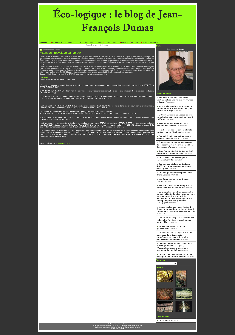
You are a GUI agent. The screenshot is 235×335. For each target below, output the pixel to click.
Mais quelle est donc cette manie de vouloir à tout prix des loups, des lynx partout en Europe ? (174, 108)
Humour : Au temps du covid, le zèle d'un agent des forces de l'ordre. (174, 255)
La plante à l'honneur (150, 42)
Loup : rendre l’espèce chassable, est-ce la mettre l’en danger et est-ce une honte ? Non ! (175, 220)
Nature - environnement (93, 42)
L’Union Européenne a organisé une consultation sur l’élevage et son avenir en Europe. (175, 117)
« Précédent (89, 45)
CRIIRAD (45, 78)
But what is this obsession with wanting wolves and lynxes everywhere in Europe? (175, 100)
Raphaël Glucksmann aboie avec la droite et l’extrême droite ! (174, 137)
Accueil (98, 45)
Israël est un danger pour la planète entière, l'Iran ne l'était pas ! (174, 131)
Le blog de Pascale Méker (168, 321)
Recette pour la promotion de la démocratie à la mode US (172, 124)
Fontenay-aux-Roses (73, 42)
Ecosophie (135, 42)
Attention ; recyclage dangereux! (61, 52)
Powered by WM (117, 329)
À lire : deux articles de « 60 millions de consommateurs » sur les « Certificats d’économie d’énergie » (175, 145)
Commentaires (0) (64, 143)
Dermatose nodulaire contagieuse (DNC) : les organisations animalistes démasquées (174, 166)
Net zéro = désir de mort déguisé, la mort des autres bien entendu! (174, 186)
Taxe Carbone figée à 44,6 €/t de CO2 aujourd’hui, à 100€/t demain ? (175, 152)
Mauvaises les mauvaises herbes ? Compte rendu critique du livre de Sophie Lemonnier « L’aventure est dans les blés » (176, 210)
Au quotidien (57, 42)
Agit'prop (124, 42)
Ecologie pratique (111, 42)
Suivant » (106, 45)
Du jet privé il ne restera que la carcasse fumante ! (172, 159)
